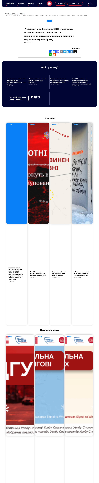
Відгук (40, 3)
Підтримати (61, 3)
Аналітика (21, 3)
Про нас (31, 3)
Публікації (10, 3)
